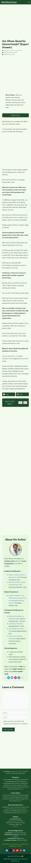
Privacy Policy (5, 844)
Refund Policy (12, 846)
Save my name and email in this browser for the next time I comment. (15, 722)
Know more (23, 812)
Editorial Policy (24, 844)
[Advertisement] (15, 23)
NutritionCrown (9, 2)
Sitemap (20, 846)
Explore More (15, 115)
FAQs (20, 771)
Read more (20, 789)
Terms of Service (15, 844)
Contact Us (15, 826)
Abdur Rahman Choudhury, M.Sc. (15, 50)
